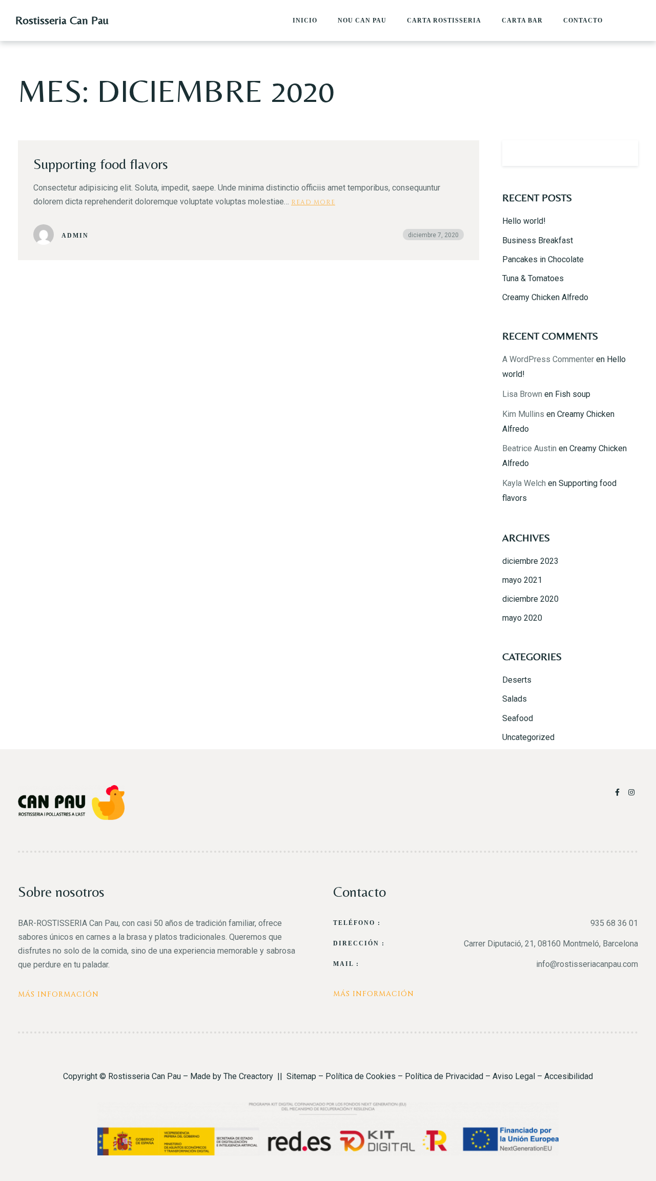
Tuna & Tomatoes (533, 278)
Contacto (583, 20)
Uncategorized (528, 737)
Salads (514, 699)
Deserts (516, 680)
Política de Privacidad (444, 1076)
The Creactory (248, 1076)
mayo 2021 (522, 580)
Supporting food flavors (100, 164)
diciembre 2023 (530, 561)
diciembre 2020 (530, 599)
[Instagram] (632, 792)
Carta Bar (522, 20)
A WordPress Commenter (548, 359)
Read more (313, 201)
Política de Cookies (360, 1076)
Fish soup (572, 394)
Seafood (517, 718)
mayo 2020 (522, 618)
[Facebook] (619, 792)
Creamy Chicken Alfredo (545, 297)
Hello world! (524, 221)
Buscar (625, 153)
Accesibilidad (568, 1076)
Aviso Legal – (518, 1076)
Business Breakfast (537, 240)
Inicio (305, 20)
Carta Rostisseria (444, 20)
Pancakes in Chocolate (543, 259)
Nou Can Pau (362, 20)
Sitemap (301, 1076)
